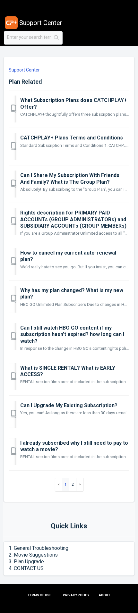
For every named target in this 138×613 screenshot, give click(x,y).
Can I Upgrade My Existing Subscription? (68, 405)
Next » (79, 484)
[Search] (56, 37)
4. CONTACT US (26, 568)
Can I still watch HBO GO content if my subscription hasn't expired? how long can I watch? (72, 334)
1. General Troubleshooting (38, 548)
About (104, 595)
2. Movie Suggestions (33, 555)
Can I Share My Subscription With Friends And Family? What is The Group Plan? (69, 178)
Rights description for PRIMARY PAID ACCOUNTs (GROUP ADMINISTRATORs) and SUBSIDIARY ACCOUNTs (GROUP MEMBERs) (73, 219)
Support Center (24, 69)
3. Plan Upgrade (26, 561)
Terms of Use (39, 595)
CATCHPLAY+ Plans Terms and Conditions (71, 138)
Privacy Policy (76, 595)
